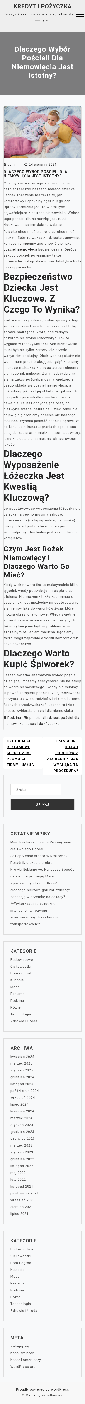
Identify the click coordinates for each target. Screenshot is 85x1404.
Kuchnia (17, 980)
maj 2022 (18, 1173)
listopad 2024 (21, 1084)
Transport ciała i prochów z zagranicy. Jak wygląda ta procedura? (62, 756)
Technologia (20, 1014)
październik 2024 (24, 1091)
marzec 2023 (21, 1145)
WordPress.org (23, 1367)
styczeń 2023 (21, 1152)
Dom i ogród (20, 973)
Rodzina (14, 718)
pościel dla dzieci (44, 718)
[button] (80, 17)
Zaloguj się (19, 1346)
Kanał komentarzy (25, 1360)
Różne (15, 1007)
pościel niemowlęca (20, 249)
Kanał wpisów (22, 1353)
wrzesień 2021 (22, 1200)
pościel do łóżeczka (43, 724)
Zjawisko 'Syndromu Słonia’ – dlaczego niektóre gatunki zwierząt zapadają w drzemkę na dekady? (40, 890)
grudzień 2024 (22, 1077)
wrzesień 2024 (22, 1098)
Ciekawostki (20, 966)
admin (12, 165)
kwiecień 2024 (22, 1111)
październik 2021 (24, 1193)
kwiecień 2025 (22, 1057)
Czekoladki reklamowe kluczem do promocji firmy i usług (20, 753)
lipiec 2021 (19, 1214)
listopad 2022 (21, 1166)
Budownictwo (21, 960)
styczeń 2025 (21, 1070)
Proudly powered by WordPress (42, 1389)
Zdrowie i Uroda (23, 1021)
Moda (15, 987)
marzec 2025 (21, 1063)
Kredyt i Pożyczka (43, 6)
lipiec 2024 (19, 1104)
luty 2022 (18, 1180)
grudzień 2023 (22, 1132)
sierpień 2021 (21, 1207)
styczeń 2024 (21, 1125)
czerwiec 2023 (22, 1139)
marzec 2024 (21, 1118)
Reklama (17, 994)
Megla (31, 1395)
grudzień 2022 (22, 1159)
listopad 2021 (21, 1186)
